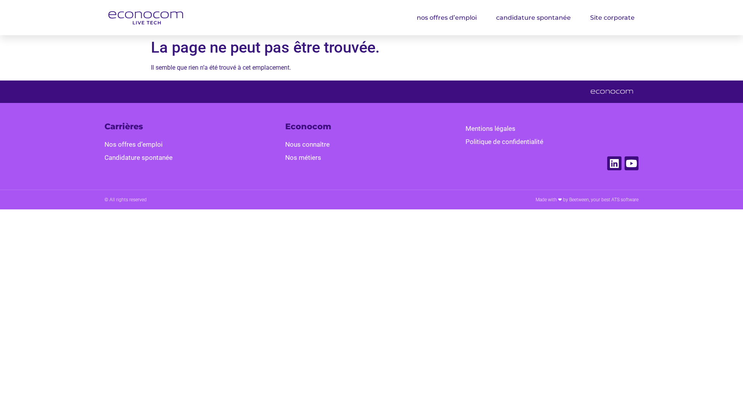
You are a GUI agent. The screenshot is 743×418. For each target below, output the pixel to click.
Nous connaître (307, 144)
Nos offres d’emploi (133, 144)
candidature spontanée (533, 17)
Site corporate (612, 17)
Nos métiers (303, 157)
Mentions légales (490, 128)
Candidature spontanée (138, 157)
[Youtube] (632, 163)
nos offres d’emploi (447, 17)
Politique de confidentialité (504, 142)
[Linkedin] (614, 163)
